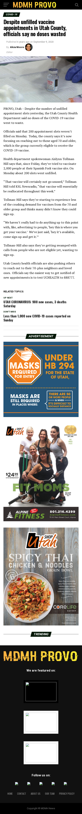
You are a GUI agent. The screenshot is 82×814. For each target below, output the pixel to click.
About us (35, 793)
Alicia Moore (17, 47)
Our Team (50, 793)
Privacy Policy (66, 793)
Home (10, 793)
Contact (21, 793)
